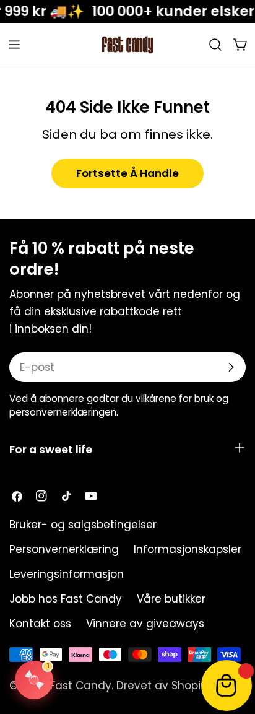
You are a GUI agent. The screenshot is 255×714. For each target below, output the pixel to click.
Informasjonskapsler (187, 549)
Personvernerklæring (64, 549)
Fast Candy (80, 685)
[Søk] (215, 44)
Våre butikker (171, 598)
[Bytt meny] (14, 44)
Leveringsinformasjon (66, 574)
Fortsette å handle (127, 173)
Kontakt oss (40, 623)
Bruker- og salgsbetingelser (83, 524)
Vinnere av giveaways (145, 623)
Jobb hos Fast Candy (65, 598)
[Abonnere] (231, 367)
